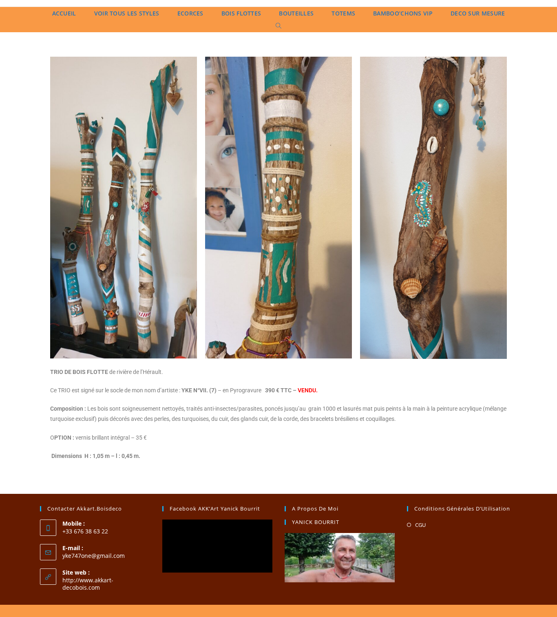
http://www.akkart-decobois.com (87, 583)
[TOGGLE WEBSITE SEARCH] (278, 26)
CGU (420, 525)
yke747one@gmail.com (93, 556)
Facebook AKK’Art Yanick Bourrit (215, 508)
